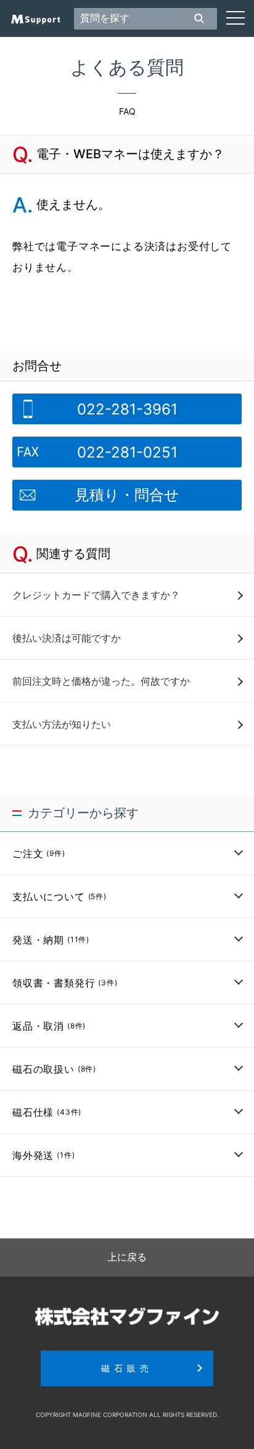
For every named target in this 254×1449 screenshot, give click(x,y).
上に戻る (127, 1257)
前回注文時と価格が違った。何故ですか (101, 681)
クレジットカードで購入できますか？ (96, 595)
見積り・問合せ (127, 495)
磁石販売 (127, 1368)
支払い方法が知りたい (61, 724)
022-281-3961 (127, 409)
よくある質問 (127, 67)
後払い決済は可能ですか (66, 638)
